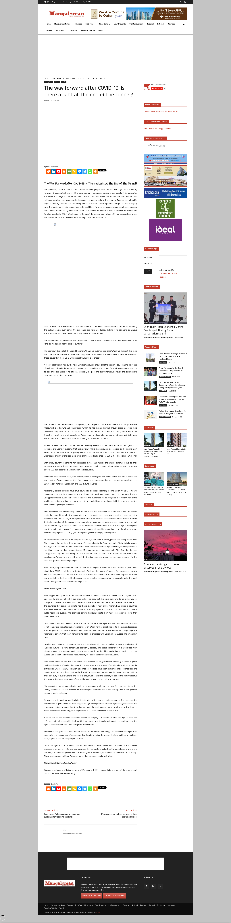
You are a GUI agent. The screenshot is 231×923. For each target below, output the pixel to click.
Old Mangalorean (136, 24)
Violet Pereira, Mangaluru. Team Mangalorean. (158, 338)
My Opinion (60, 30)
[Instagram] (180, 2)
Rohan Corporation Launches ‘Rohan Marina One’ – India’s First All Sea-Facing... (176, 491)
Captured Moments (153, 524)
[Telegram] (84, 171)
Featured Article (151, 287)
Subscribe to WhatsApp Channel (157, 128)
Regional (150, 24)
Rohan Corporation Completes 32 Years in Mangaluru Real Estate (172, 412)
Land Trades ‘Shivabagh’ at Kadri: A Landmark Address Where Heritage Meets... (173, 356)
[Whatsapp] (90, 171)
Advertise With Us (88, 30)
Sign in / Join (87, 2)
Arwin (98, 912)
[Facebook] (176, 2)
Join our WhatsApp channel (156, 121)
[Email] (69, 171)
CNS (47, 100)
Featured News (151, 347)
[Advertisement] (115, 54)
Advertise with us (152, 104)
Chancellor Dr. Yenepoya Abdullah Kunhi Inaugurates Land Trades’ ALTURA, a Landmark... (172, 399)
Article (146, 323)
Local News (163, 362)
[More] (95, 171)
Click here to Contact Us (91, 895)
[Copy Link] (74, 171)
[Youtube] (58, 171)
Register (162, 277)
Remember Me (167, 270)
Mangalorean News (62, 24)
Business (171, 24)
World (100, 30)
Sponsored (149, 466)
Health (64, 82)
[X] (185, 2)
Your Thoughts (120, 24)
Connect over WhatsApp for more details (161, 112)
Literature (73, 30)
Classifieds (163, 391)
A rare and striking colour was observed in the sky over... (161, 566)
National (160, 24)
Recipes (79, 24)
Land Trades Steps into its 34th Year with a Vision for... (176, 452)
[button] (183, 24)
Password (148, 263)
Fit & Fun (89, 24)
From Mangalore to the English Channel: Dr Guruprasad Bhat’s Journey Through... (171, 371)
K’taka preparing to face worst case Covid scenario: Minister (119, 816)
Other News (103, 24)
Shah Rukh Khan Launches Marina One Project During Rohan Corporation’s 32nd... (164, 330)
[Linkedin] (53, 171)
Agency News (56, 78)
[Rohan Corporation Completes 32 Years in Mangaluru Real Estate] (150, 414)
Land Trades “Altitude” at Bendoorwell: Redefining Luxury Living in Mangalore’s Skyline (172, 385)
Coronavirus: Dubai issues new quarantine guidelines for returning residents (62, 816)
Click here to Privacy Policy (114, 895)
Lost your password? (168, 273)
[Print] (64, 171)
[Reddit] (48, 171)
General (49, 30)
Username (148, 257)
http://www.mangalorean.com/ (72, 834)
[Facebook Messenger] (79, 171)
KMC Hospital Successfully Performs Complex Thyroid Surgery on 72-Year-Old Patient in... (154, 491)
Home (48, 24)
